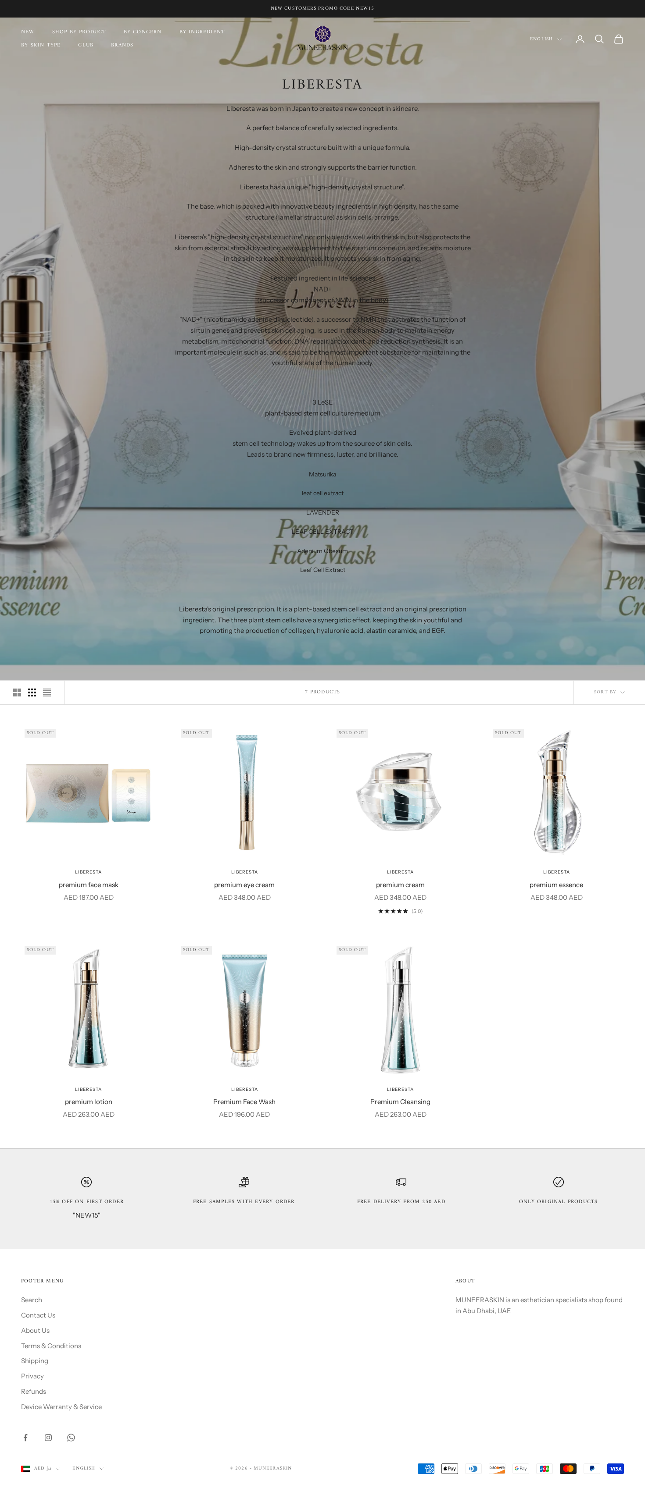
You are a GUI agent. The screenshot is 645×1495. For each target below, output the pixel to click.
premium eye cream (244, 885)
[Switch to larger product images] (17, 692)
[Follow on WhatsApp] (71, 1437)
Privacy (32, 1376)
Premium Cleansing (400, 1101)
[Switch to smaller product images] (32, 692)
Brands (122, 45)
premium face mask (88, 885)
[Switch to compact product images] (47, 692)
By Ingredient (202, 32)
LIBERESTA (88, 872)
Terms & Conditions (51, 1346)
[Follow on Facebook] (25, 1437)
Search (31, 1300)
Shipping (34, 1361)
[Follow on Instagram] (48, 1437)
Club (85, 45)
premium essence (556, 885)
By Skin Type (41, 45)
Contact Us (38, 1315)
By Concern (143, 32)
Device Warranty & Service (61, 1407)
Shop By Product (79, 32)
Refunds (33, 1391)
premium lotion (88, 1101)
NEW (28, 32)
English (541, 39)
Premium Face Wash (244, 1101)
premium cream (400, 885)
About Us (35, 1330)
